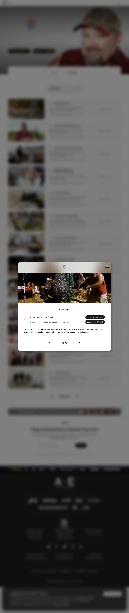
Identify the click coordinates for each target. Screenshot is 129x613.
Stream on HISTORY (94, 317)
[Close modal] (107, 266)
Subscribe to (91, 322)
